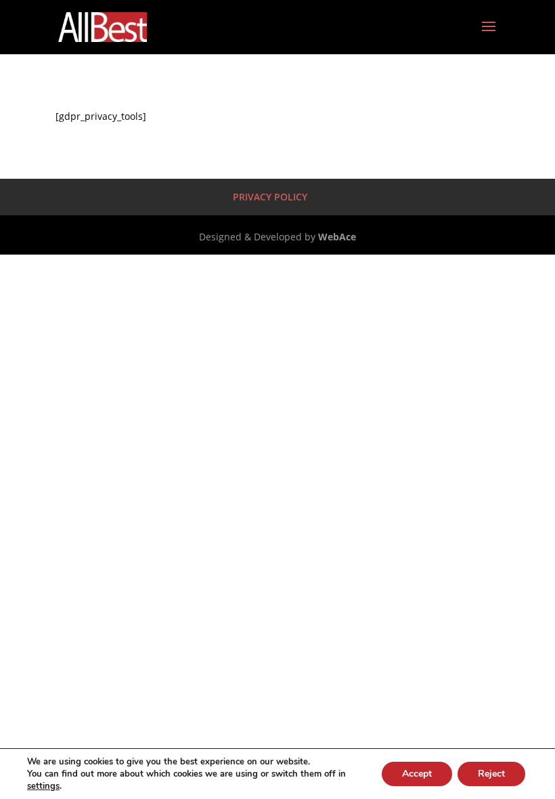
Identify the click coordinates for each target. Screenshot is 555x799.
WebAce (337, 236)
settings (43, 786)
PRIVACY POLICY (270, 196)
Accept (417, 773)
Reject (491, 773)
